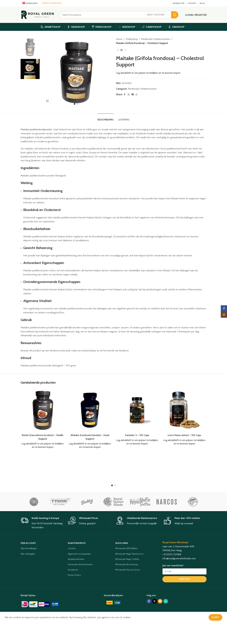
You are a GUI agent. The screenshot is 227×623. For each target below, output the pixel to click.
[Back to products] (121, 50)
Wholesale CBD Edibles (126, 548)
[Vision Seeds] (34, 502)
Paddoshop (132, 39)
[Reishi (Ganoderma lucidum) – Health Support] (43, 410)
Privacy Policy (74, 575)
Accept (215, 617)
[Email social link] (163, 3)
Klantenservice (77, 543)
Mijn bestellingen (29, 548)
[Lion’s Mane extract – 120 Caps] (184, 410)
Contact (72, 548)
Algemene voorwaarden (79, 553)
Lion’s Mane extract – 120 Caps (184, 435)
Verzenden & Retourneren (80, 564)
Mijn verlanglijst (28, 553)
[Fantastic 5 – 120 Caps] (137, 410)
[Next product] (125, 50)
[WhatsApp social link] (167, 3)
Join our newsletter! (172, 565)
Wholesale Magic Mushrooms (129, 553)
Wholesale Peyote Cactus (127, 569)
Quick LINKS (121, 543)
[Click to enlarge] (47, 101)
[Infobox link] (42, 523)
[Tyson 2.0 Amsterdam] (60, 502)
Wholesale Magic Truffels (127, 559)
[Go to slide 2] (77, 104)
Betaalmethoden (76, 559)
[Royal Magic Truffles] (140, 502)
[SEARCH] (174, 14)
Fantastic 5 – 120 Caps (137, 435)
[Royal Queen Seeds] (113, 502)
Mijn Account (28, 543)
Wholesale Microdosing (126, 564)
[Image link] (41, 603)
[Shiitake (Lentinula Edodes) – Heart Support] (90, 410)
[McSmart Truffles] (193, 502)
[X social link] (158, 3)
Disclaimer (73, 569)
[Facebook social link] (154, 3)
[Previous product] (118, 50)
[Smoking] (87, 502)
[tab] (106, 118)
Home (119, 39)
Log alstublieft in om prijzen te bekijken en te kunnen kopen (148, 72)
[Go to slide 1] (74, 104)
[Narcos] (166, 502)
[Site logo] (38, 14)
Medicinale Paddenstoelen (155, 39)
